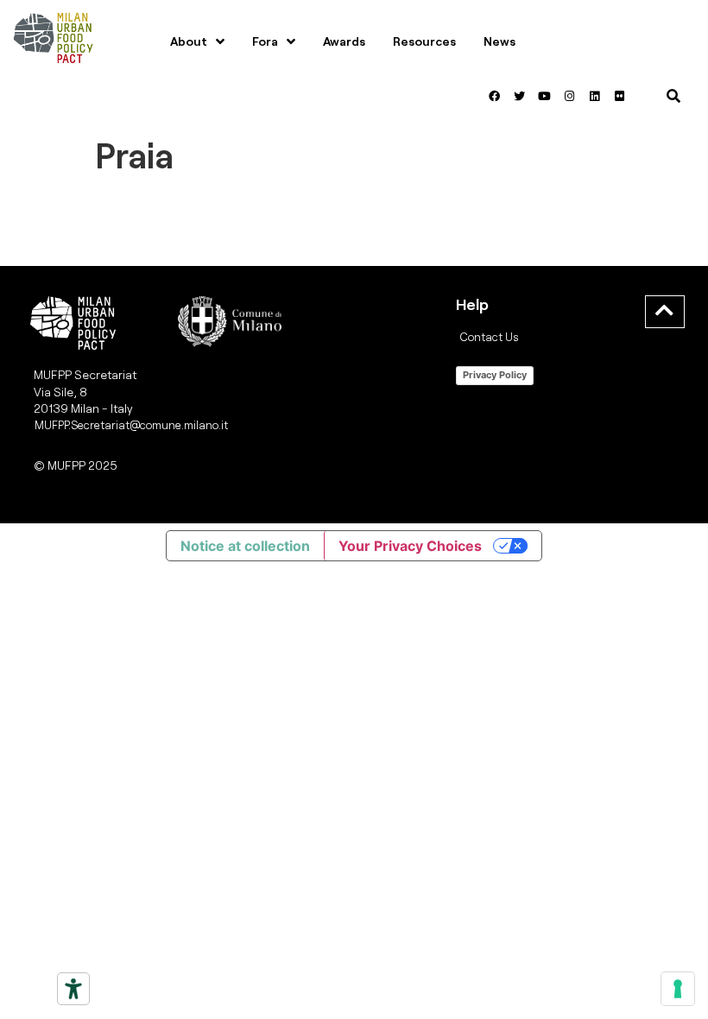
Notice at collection (245, 545)
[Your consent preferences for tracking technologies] (677, 988)
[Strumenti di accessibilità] (73, 988)
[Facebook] (494, 96)
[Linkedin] (594, 96)
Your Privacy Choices (410, 545)
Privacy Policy (495, 375)
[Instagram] (569, 96)
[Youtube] (544, 96)
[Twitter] (519, 96)
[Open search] (673, 96)
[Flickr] (619, 96)
